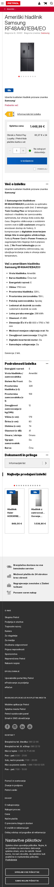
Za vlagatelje (11, 635)
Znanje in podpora (14, 785)
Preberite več (11, 105)
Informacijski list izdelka (29, 114)
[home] (13, 3)
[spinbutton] (16, 150)
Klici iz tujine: (11, 751)
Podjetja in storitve (14, 621)
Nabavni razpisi (12, 663)
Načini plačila (11, 818)
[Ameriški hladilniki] (5, 9)
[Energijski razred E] (9, 114)
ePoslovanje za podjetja (17, 682)
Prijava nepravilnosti (14, 649)
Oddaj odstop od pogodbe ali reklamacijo (25, 832)
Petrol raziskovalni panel (17, 713)
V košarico (27, 161)
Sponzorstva (11, 654)
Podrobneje (11, 859)
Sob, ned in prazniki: (14, 760)
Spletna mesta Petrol (15, 709)
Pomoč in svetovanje (15, 780)
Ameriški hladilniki (12, 9)
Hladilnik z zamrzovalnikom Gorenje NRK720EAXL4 (38, 513)
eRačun (8, 687)
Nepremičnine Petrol (15, 658)
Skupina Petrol (12, 617)
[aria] (14, 498)
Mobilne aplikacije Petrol (17, 704)
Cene (7, 814)
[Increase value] (23, 150)
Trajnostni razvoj (13, 626)
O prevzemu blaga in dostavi (19, 823)
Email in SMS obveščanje (17, 718)
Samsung (45, 33)
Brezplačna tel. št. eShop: (17, 746)
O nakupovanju (12, 805)
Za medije (10, 640)
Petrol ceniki (11, 790)
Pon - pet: (10, 755)
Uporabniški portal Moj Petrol (19, 678)
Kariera (8, 631)
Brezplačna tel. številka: (16, 741)
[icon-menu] (2, 3)
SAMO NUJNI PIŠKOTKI (27, 881)
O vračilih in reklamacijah (17, 827)
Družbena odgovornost (16, 644)
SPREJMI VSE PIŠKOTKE (27, 872)
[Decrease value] (10, 150)
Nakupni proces (12, 809)
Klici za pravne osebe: (15, 764)
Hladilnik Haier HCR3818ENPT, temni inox (14, 513)
